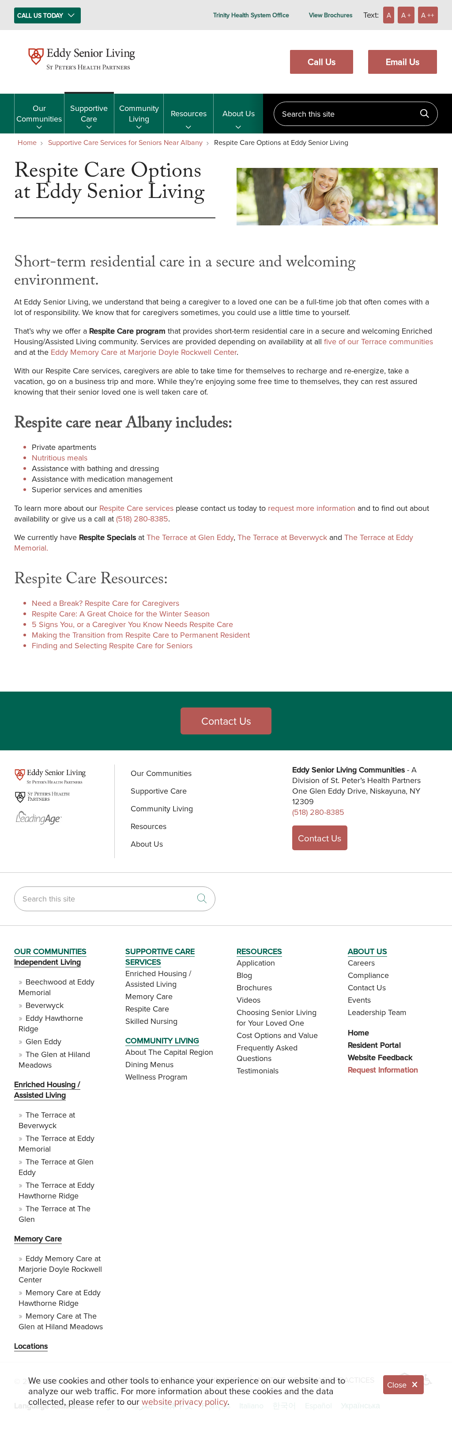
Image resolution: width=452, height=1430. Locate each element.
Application (256, 962)
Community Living (139, 113)
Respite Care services (136, 507)
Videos (248, 999)
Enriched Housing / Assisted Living (47, 1089)
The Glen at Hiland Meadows (54, 1059)
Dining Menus (149, 1064)
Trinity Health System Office (251, 15)
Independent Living (47, 961)
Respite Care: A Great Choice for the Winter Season (121, 613)
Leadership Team (377, 1012)
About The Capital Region (169, 1051)
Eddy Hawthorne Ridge (51, 1023)
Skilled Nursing (151, 1021)
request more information (311, 507)
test (20, 782)
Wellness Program (156, 1076)
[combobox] (356, 114)
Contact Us (226, 721)
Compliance (368, 975)
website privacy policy (184, 1401)
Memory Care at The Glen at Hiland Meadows (61, 1321)
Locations (31, 1345)
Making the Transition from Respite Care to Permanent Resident (141, 634)
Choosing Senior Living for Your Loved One (276, 1017)
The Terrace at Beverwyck (282, 537)
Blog (244, 975)
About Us (238, 113)
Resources (189, 113)
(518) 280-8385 (142, 518)
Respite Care (147, 1008)
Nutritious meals (59, 457)
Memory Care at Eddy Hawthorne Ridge (60, 1297)
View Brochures (331, 15)
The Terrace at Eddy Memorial (56, 1143)
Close (397, 1384)
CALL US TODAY (40, 15)
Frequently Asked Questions (267, 1053)
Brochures (254, 987)
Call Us (321, 61)
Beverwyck (45, 1005)
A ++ (427, 15)
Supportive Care (89, 113)
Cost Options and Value (277, 1035)
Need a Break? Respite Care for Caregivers (105, 603)
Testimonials (258, 1070)
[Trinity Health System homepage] (82, 73)
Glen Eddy (43, 1041)
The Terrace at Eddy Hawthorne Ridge (56, 1190)
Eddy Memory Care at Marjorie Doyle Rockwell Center (144, 352)
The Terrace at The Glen (54, 1214)
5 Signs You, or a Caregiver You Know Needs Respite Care (132, 624)
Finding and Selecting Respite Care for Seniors (112, 645)
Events (359, 999)
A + (406, 15)
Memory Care (38, 1238)
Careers (361, 962)
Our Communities (39, 113)
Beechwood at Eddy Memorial (56, 987)
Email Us (402, 61)
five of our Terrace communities (378, 341)
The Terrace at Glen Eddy (190, 537)
